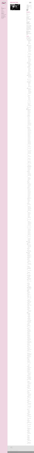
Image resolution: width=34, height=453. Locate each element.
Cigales (29, 90)
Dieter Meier (29, 322)
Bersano (28, 260)
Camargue (29, 50)
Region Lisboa (29, 86)
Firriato (28, 364)
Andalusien (29, 89)
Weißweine (29, 251)
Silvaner (28, 216)
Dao (28, 84)
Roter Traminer (29, 204)
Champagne (29, 51)
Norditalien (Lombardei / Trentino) (28, 66)
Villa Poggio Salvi (29, 416)
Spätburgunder (29, 217)
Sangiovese (29, 208)
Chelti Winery (29, 310)
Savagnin (29, 212)
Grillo (28, 155)
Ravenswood (29, 403)
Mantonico (29, 167)
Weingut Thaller (29, 440)
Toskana (29, 71)
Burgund (29, 48)
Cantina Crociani (29, 264)
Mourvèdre (29, 174)
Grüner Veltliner (29, 156)
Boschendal (29, 263)
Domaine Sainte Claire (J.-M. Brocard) (29, 357)
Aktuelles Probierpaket (2, 13)
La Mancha (29, 92)
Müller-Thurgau (29, 175)
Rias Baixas (29, 93)
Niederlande (29, 74)
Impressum (11, 450)
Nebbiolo (29, 179)
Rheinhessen (29, 43)
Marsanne (29, 168)
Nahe (28, 42)
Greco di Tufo (29, 150)
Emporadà (29, 91)
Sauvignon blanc (29, 210)
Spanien (28, 88)
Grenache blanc (29, 153)
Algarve (29, 83)
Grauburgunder (29, 148)
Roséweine (29, 245)
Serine (28, 215)
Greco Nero (29, 151)
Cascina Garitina (29, 270)
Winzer (28, 252)
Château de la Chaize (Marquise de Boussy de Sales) (29, 287)
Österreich (29, 75)
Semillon (28, 214)
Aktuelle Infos (28, 23)
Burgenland (29, 76)
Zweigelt (28, 240)
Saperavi (29, 209)
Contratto (29, 319)
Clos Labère (29, 311)
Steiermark (29, 77)
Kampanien (29, 64)
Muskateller (29, 178)
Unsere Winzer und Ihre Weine (3, 8)
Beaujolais (29, 46)
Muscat (28, 177)
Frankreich (29, 45)
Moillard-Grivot (29, 388)
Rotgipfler (29, 206)
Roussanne (29, 207)
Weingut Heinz (29, 433)
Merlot (28, 172)
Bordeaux (29, 47)
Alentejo (29, 82)
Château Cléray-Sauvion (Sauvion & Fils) (29, 279)
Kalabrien (29, 63)
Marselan (29, 169)
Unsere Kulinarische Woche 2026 (3, 17)
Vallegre (28, 411)
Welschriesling (29, 236)
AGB (14, 450)
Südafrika (29, 103)
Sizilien (29, 70)
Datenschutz (16, 450)
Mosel (28, 41)
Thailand (29, 104)
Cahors (29, 49)
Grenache (29, 152)
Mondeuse (29, 173)
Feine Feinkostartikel (3, 14)
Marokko (29, 73)
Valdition (28, 410)
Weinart (28, 241)
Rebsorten (28, 109)
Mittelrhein (29, 40)
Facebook (2, 18)
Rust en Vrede (29, 404)
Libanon (28, 72)
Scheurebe (29, 213)
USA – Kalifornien (29, 105)
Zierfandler (29, 238)
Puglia (28, 69)
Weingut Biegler (29, 424)
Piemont (29, 68)
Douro (28, 85)
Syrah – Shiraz (29, 219)
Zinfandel (29, 239)
